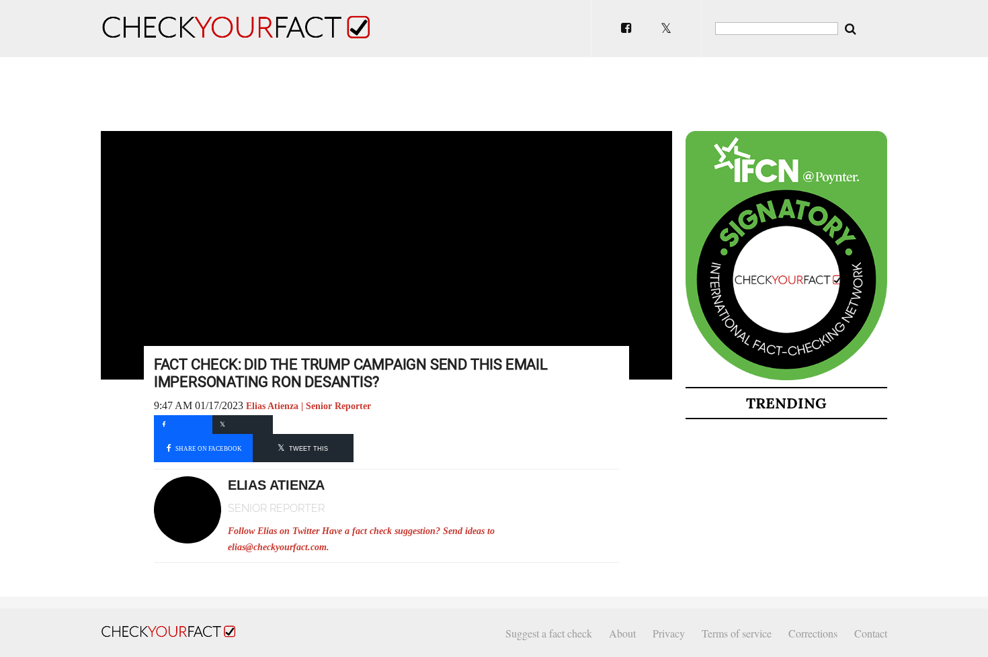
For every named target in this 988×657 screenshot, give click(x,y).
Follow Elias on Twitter (273, 531)
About (622, 633)
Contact (870, 633)
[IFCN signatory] (786, 377)
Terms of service (737, 633)
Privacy (669, 633)
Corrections (812, 633)
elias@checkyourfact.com (277, 547)
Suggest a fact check (548, 633)
